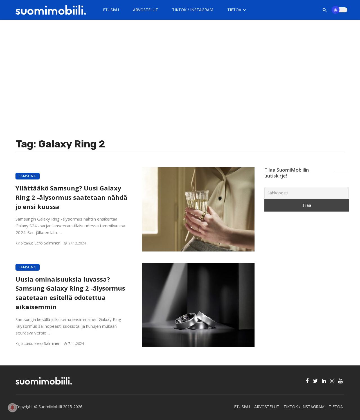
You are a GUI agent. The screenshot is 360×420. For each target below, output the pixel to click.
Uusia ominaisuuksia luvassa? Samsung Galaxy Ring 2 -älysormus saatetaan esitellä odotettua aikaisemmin (70, 293)
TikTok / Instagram (192, 9)
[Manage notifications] (12, 407)
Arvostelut (145, 9)
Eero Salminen (47, 243)
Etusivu (111, 9)
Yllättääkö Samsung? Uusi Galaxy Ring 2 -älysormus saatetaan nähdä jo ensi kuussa (71, 197)
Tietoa (234, 9)
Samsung (28, 176)
